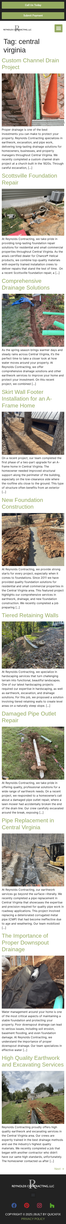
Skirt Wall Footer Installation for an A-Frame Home (27, 399)
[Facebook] (14, 1205)
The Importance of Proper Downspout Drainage (25, 942)
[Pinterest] (27, 1205)
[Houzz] (52, 1205)
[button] (58, 28)
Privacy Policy (33, 1218)
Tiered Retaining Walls (30, 615)
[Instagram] (39, 1205)
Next (59, 1169)
